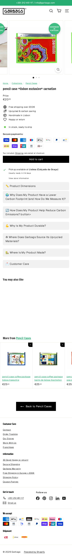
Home (6, 83)
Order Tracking (10, 434)
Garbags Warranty (12, 468)
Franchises (8, 447)
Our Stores (8, 438)
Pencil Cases (31, 83)
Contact (7, 430)
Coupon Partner (11, 481)
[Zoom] (58, 69)
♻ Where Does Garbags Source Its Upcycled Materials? (34, 239)
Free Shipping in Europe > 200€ (18, 473)
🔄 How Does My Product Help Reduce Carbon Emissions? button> (36, 212)
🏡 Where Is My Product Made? (26, 252)
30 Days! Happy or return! (15, 460)
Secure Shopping (11, 464)
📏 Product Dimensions (20, 186)
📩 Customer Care (17, 264)
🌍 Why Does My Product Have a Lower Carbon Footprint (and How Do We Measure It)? (36, 197)
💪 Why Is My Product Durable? (26, 225)
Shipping (19, 153)
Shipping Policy (10, 477)
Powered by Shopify (34, 551)
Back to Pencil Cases (38, 406)
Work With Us (9, 443)
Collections (17, 83)
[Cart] (59, 11)
